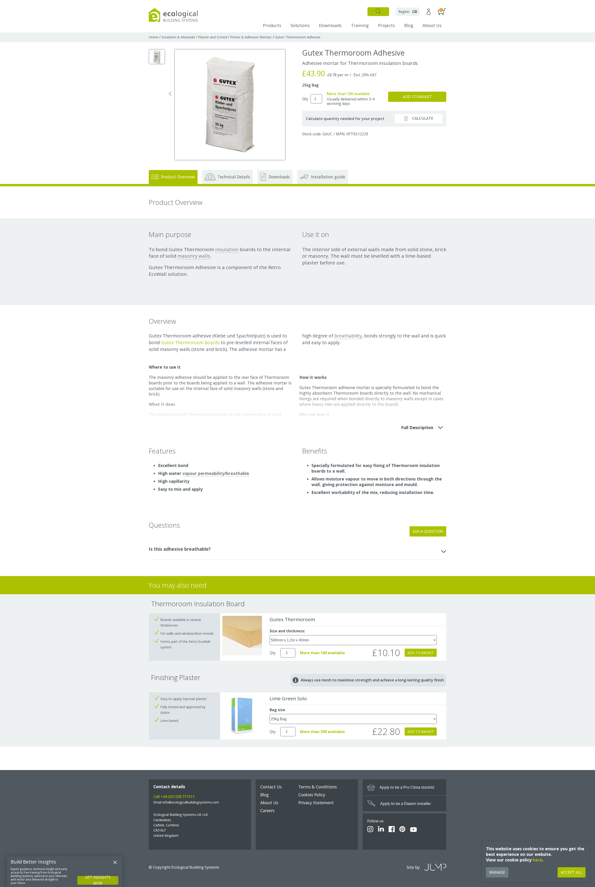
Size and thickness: (287, 631)
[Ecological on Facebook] (392, 830)
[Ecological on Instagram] (370, 830)
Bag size (277, 710)
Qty (305, 98)
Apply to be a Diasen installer (405, 803)
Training (360, 25)
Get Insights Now (98, 880)
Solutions (300, 25)
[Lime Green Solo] (242, 733)
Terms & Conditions (317, 787)
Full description (417, 427)
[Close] (115, 862)
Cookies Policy (311, 794)
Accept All (571, 872)
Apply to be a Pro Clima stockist (407, 787)
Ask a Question (428, 531)
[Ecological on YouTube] (413, 830)
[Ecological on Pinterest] (402, 830)
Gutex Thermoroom (292, 619)
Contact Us (271, 787)
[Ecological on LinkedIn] (381, 830)
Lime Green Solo (288, 698)
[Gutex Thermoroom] (242, 654)
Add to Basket (417, 96)
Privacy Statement (316, 802)
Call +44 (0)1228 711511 (174, 796)
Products (272, 25)
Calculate (422, 118)
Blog (408, 25)
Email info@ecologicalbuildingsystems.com (186, 802)
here (537, 860)
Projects (386, 25)
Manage (497, 872)
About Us (432, 25)
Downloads (330, 25)
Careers (267, 810)
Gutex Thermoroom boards (190, 342)
